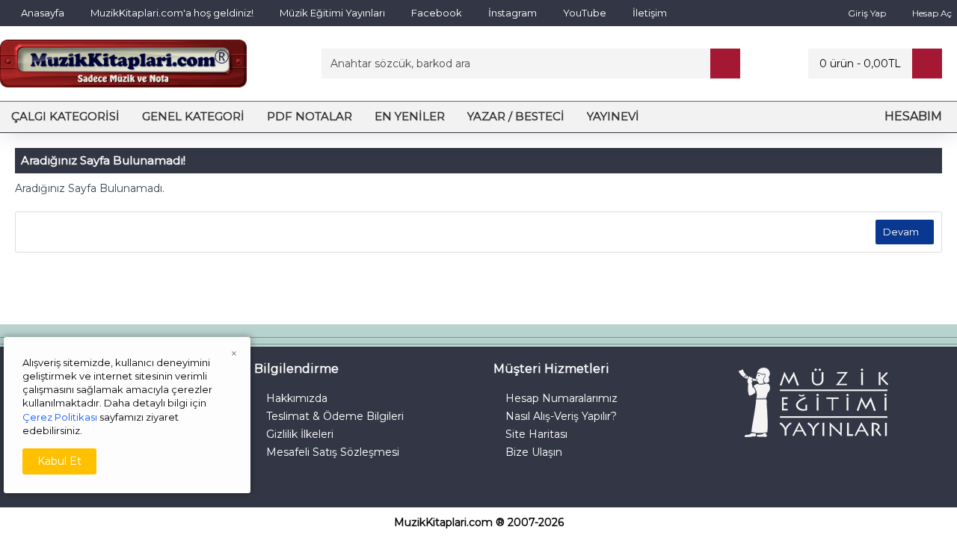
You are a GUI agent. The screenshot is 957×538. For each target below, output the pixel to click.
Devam (901, 232)
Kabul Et (59, 461)
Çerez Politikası (59, 417)
